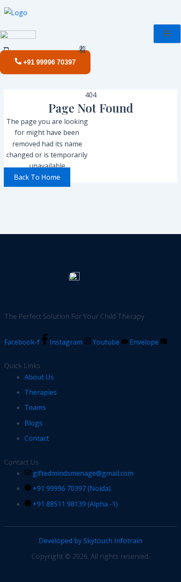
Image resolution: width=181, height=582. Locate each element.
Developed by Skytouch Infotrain (90, 540)
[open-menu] (82, 50)
